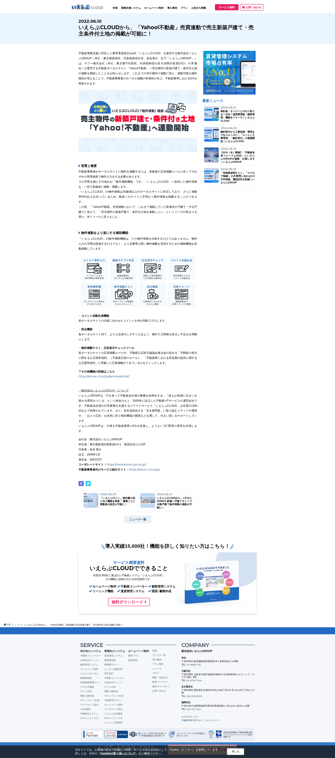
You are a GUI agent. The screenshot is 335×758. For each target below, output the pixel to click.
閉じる (235, 751)
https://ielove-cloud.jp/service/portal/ (104, 376)
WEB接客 (85, 709)
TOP (8, 624)
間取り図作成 (87, 695)
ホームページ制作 (89, 669)
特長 (115, 7)
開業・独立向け (160, 677)
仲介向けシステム (90, 651)
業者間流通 (86, 678)
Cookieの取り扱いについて (118, 753)
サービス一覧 (159, 655)
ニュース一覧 (137, 519)
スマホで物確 (87, 686)
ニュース (18, 625)
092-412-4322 (193, 709)
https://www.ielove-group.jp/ (126, 464)
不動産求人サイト (89, 713)
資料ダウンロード (161, 686)
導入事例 (156, 659)
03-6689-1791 (193, 664)
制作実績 (132, 660)
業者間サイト (111, 664)
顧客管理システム (89, 664)
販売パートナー (160, 681)
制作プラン (134, 655)
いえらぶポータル (89, 673)
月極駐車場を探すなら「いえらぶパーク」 (201, 720)
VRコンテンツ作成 (89, 700)
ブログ (155, 672)
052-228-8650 (194, 696)
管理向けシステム (114, 651)
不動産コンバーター (90, 655)
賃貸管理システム (113, 655)
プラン (184, 7)
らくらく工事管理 (113, 722)
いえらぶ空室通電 (113, 713)
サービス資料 (227, 7)
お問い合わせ (253, 7)
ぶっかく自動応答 (113, 669)
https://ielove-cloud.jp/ (144, 469)
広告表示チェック (89, 660)
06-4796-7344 (194, 680)
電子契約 (108, 673)
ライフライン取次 (89, 704)
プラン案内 (158, 664)
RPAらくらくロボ (89, 718)
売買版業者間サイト (90, 682)
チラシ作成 (86, 691)
